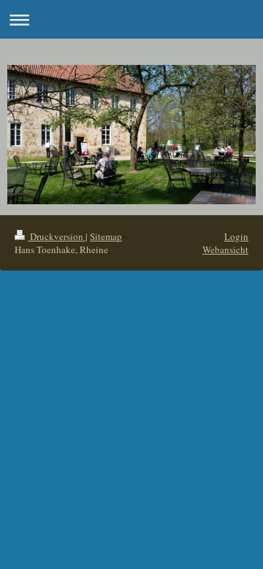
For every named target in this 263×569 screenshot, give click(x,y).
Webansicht (225, 249)
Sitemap (106, 236)
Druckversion (56, 236)
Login (236, 236)
